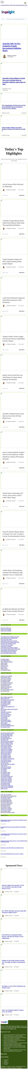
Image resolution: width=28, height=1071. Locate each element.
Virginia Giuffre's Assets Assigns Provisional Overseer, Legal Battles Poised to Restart (14, 339)
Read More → (22, 195)
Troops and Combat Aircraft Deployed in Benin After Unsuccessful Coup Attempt (15, 1038)
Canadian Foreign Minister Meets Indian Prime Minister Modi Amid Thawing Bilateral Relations (13, 223)
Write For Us (4, 1068)
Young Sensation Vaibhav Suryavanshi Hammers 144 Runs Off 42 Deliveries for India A (13, 129)
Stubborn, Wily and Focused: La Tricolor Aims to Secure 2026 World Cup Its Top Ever (15, 1043)
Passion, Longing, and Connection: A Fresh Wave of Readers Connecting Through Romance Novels (13, 887)
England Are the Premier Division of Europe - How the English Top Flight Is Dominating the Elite (13, 962)
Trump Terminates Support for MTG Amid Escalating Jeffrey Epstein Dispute (12, 261)
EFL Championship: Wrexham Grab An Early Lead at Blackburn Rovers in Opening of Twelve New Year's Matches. (14, 107)
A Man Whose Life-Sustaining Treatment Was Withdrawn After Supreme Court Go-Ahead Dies (13, 573)
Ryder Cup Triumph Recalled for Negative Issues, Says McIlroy (12, 853)
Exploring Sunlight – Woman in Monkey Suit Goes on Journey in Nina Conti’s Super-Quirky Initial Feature (15, 1047)
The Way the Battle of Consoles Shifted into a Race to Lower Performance (14, 1040)
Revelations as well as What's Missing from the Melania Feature (12, 847)
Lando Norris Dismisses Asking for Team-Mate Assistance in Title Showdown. (14, 300)
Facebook (6, 1060)
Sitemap (9, 1068)
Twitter (5, 1061)
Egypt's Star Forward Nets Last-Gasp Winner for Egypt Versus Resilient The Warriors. (13, 377)
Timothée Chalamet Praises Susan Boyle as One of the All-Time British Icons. (13, 416)
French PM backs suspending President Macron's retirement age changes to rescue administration (12, 936)
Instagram (6, 1062)
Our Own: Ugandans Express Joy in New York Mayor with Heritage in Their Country (15, 1050)
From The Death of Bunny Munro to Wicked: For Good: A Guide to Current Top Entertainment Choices (14, 534)
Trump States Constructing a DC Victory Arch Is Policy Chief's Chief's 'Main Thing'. (13, 495)
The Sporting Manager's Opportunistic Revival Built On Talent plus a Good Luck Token (15, 1035)
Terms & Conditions (17, 1068)
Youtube (6, 1064)
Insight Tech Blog (11, 1066)
